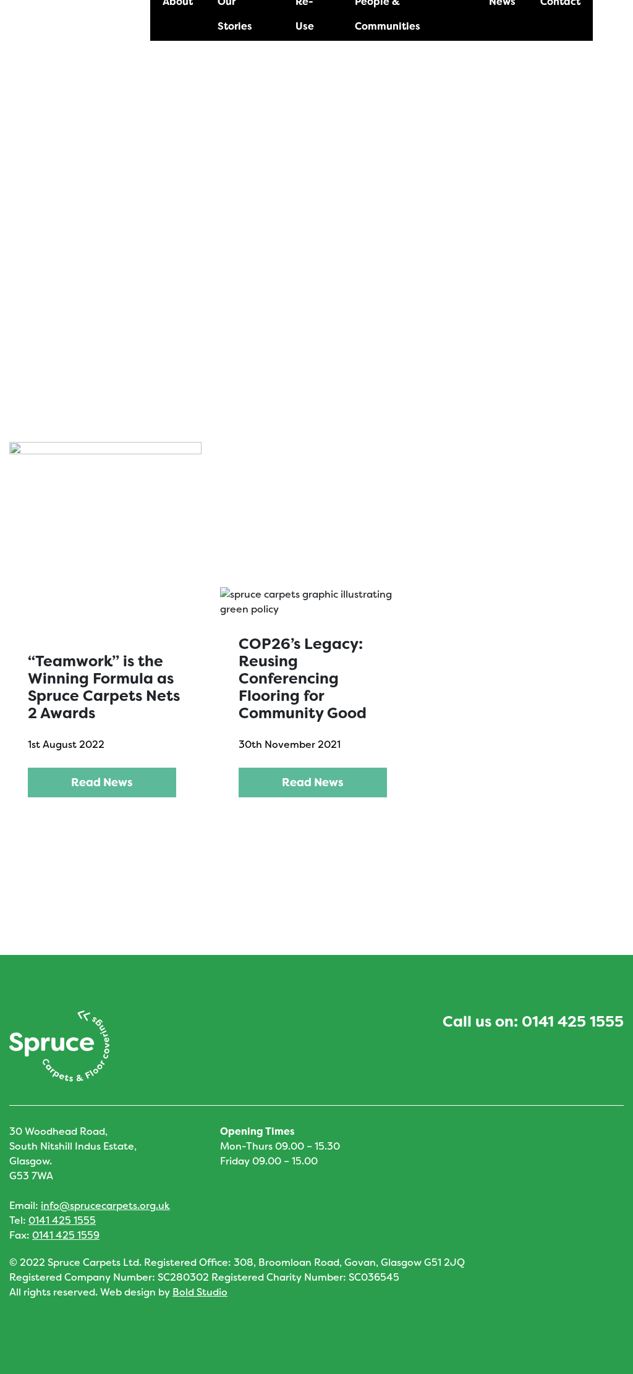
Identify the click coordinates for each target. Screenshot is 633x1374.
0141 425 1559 (66, 1235)
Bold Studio (199, 1292)
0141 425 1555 (573, 1022)
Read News (102, 782)
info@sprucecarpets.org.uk (105, 1205)
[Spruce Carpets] (90, 43)
